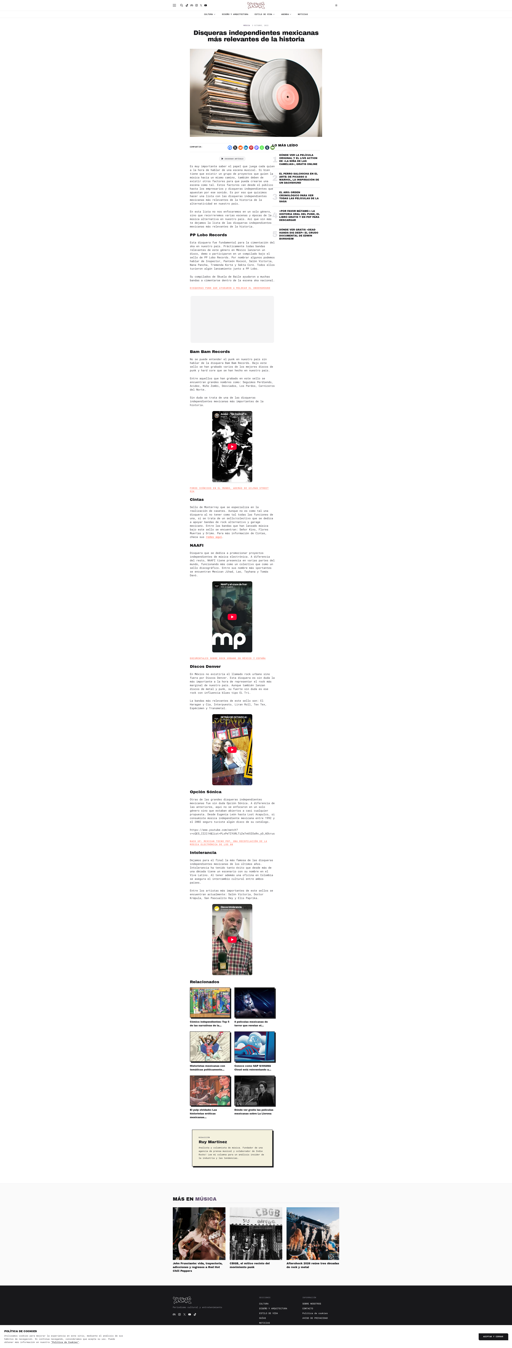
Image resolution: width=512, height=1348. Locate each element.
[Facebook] (191, 5)
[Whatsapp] (262, 147)
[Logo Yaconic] (256, 5)
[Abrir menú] (176, 5)
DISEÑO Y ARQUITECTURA (235, 14)
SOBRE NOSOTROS (311, 1303)
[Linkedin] (246, 147)
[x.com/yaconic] (201, 5)
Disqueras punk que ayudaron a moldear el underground (230, 287)
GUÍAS (262, 1318)
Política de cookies (315, 1313)
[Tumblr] (267, 147)
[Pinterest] (251, 147)
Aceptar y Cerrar (493, 1336)
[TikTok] (187, 5)
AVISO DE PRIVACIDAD (315, 1318)
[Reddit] (240, 147)
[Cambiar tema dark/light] (336, 5)
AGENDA (285, 14)
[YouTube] (189, 1314)
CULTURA (208, 14)
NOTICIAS (303, 14)
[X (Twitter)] (184, 1314)
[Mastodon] (256, 147)
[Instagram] (196, 5)
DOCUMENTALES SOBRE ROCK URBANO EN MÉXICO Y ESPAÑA (228, 658)
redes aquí (214, 537)
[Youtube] (205, 5)
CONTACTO (307, 1308)
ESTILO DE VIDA (263, 14)
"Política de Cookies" (65, 1342)
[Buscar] (182, 5)
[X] (235, 147)
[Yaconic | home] (213, 1300)
